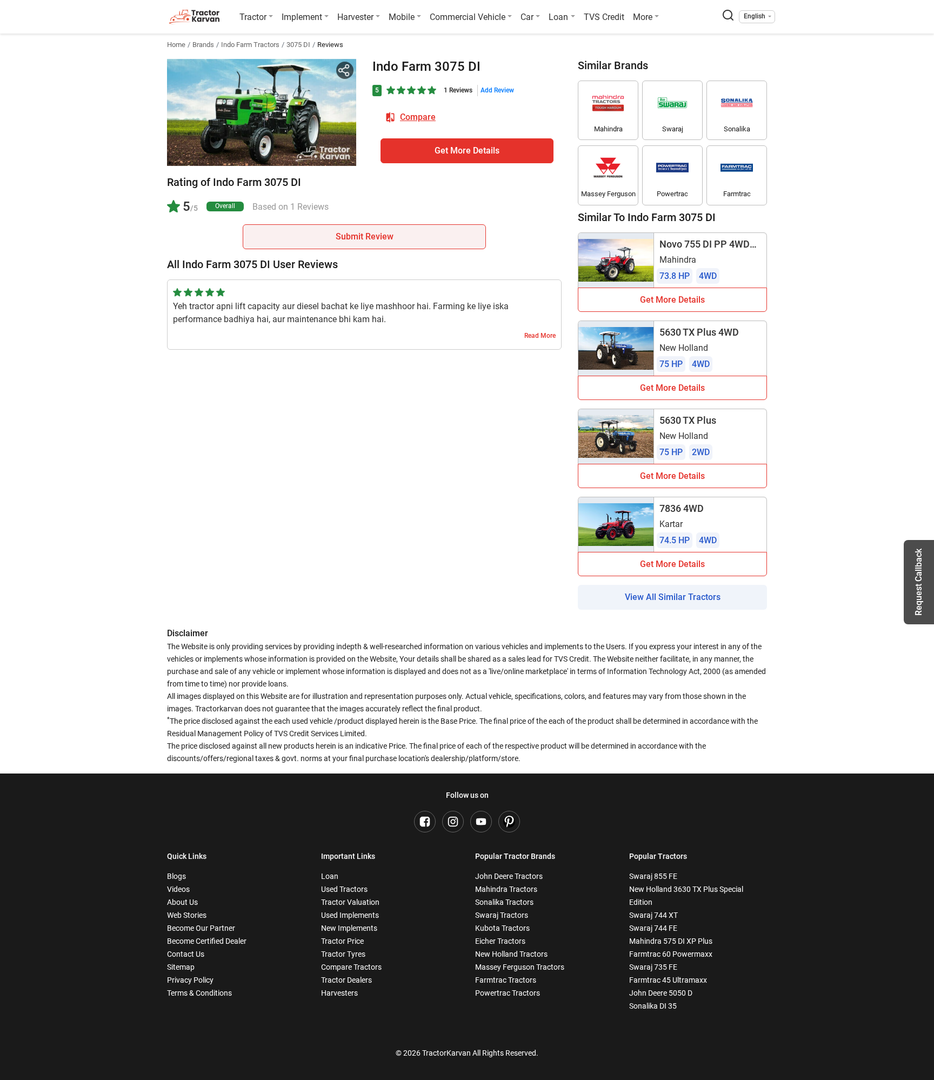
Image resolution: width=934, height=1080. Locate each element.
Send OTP (561, 75)
